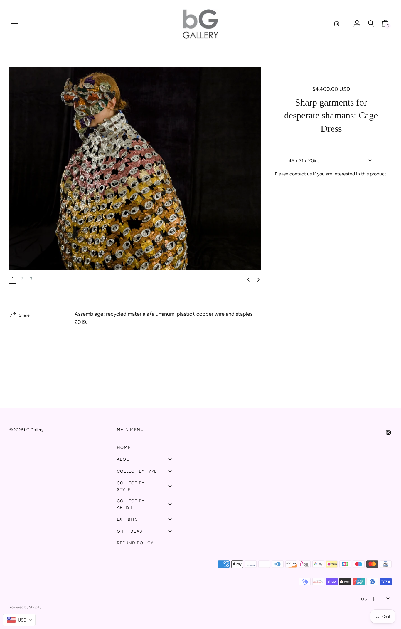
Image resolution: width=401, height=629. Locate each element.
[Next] (258, 280)
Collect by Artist (131, 504)
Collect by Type (137, 471)
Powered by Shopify (25, 607)
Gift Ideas (130, 531)
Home (124, 447)
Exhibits (127, 519)
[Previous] (248, 280)
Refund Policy (135, 543)
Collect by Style (131, 486)
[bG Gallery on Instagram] (336, 24)
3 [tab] (31, 278)
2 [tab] (22, 278)
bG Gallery (33, 429)
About (125, 459)
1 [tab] (13, 278)
